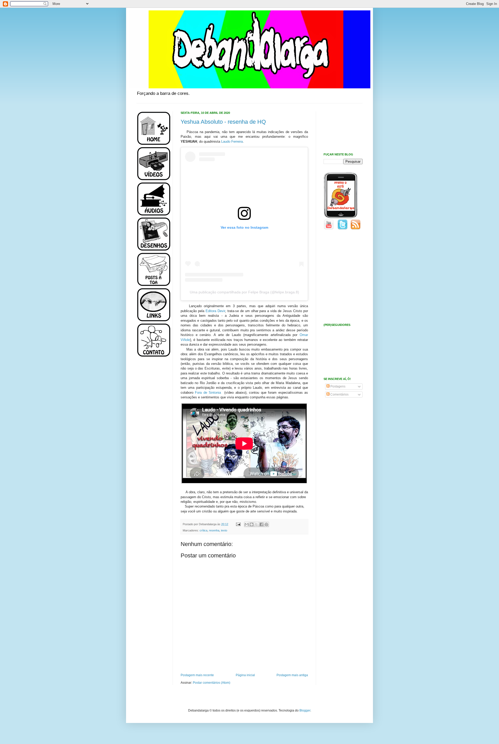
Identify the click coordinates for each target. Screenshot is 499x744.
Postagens (337, 386)
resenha (214, 530)
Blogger (304, 710)
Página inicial (245, 675)
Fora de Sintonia (208, 392)
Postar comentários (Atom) (211, 682)
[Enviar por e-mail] (246, 524)
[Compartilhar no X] (256, 524)
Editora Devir (215, 311)
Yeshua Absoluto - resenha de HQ (223, 121)
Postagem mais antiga (292, 675)
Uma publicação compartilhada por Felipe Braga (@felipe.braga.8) (244, 292)
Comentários (339, 394)
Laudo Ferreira (232, 141)
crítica (203, 530)
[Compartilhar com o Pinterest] (266, 524)
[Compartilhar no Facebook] (261, 524)
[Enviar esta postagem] (238, 524)
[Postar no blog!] (251, 524)
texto (224, 530)
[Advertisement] (152, 444)
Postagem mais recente (197, 675)
